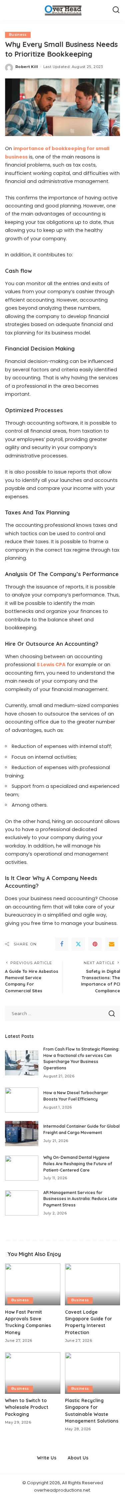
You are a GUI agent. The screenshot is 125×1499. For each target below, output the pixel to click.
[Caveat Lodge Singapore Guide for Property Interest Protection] (92, 1284)
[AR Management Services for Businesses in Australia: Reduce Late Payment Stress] (21, 1202)
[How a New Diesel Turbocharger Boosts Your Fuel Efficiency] (21, 1100)
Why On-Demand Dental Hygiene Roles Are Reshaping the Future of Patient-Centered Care (77, 1163)
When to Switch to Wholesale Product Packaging (26, 1407)
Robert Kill (26, 66)
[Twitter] (78, 944)
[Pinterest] (95, 944)
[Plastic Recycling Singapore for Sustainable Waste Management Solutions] (92, 1373)
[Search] (116, 10)
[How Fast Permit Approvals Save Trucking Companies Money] (32, 1284)
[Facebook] (61, 944)
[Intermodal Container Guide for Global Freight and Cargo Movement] (21, 1133)
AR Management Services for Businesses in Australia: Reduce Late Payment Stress (80, 1198)
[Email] (111, 944)
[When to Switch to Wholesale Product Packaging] (32, 1373)
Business (18, 35)
